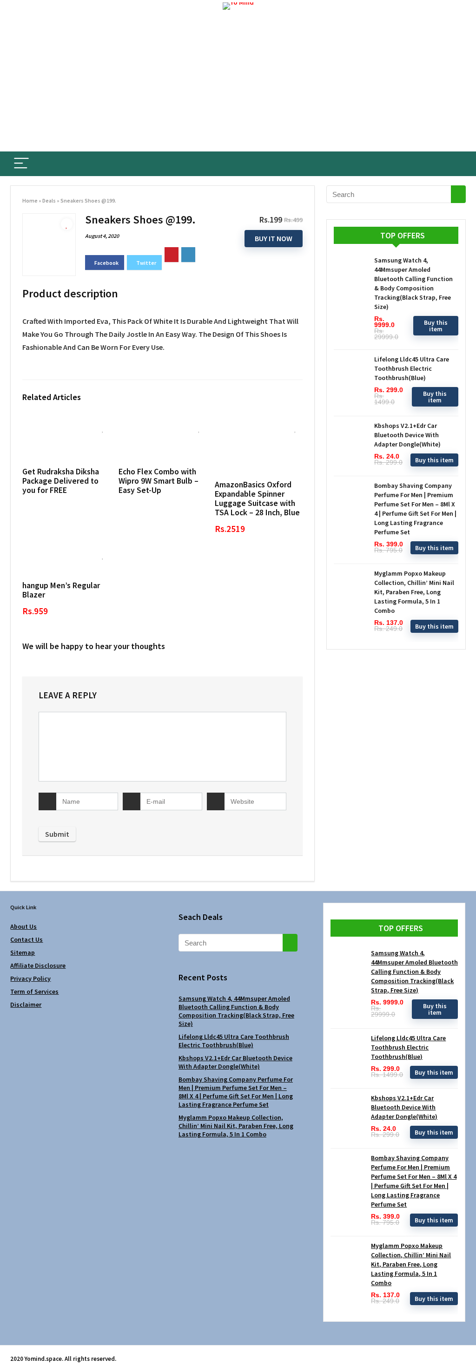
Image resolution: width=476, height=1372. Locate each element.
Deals (49, 200)
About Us (23, 926)
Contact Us (26, 939)
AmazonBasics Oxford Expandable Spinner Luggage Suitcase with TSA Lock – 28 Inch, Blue (257, 498)
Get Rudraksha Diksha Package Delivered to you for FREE (60, 480)
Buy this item (436, 325)
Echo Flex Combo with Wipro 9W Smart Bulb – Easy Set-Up (158, 480)
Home (30, 200)
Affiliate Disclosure (38, 965)
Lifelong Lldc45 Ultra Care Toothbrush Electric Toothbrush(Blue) (411, 368)
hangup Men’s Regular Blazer (61, 590)
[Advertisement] (238, 82)
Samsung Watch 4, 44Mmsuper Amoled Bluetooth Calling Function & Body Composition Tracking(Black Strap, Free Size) (236, 1011)
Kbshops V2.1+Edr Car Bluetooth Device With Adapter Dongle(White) (407, 434)
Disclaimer (25, 1004)
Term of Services (34, 991)
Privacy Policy (30, 978)
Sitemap (22, 952)
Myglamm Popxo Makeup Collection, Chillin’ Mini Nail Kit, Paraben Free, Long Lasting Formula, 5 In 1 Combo (414, 592)
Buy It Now (273, 238)
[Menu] (21, 163)
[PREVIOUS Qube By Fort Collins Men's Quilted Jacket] (9, 1349)
